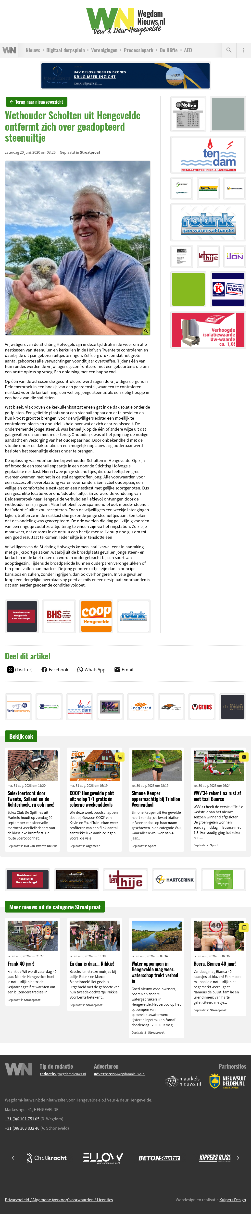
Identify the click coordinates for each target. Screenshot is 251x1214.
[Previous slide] (13, 1158)
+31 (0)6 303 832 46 (22, 1128)
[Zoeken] (229, 50)
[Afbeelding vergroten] (77, 248)
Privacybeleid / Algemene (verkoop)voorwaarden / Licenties (59, 1199)
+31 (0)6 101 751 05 (22, 1119)
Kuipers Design (232, 1199)
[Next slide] (238, 1158)
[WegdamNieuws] (125, 21)
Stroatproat (90, 152)
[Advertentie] (21, 616)
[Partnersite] (183, 1081)
